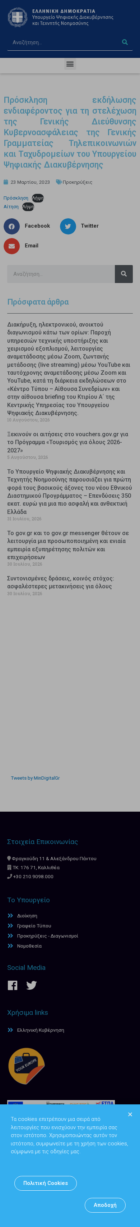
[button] (45, 1183)
